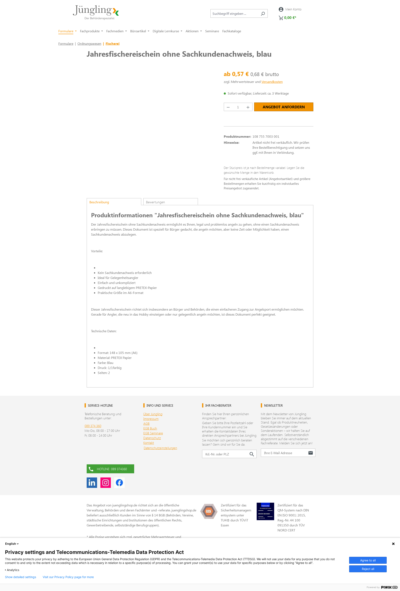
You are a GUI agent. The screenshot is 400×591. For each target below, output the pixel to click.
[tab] (114, 201)
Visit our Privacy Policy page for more (68, 577)
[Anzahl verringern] (228, 107)
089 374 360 (93, 426)
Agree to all (368, 560)
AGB (146, 423)
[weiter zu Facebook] (119, 482)
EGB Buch (150, 428)
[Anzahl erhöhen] (248, 107)
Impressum (151, 418)
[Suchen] (263, 13)
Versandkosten (272, 81)
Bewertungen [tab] (155, 202)
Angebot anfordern (284, 106)
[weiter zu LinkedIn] (92, 482)
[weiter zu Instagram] (105, 482)
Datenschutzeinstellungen (160, 448)
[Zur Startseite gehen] (96, 12)
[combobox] (234, 13)
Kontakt (148, 442)
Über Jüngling (152, 414)
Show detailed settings (20, 577)
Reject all (368, 569)
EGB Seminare (153, 433)
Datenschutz (152, 438)
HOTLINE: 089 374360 (112, 469)
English (10, 543)
